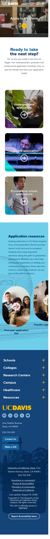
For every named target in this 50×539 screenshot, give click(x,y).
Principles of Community (23, 486)
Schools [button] (9, 360)
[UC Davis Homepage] (10, 3)
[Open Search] (38, 3)
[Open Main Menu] (31, 3)
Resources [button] (11, 397)
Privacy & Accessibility (23, 483)
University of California (23, 490)
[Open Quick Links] (43, 3)
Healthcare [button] (11, 389)
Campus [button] (9, 382)
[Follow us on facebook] (4, 415)
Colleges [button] (10, 367)
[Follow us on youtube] (28, 415)
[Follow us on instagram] (10, 415)
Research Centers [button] (16, 375)
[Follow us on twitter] (22, 415)
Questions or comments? (23, 480)
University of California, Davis (21, 468)
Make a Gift (10, 446)
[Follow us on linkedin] (16, 415)
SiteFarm (23, 507)
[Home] (16, 407)
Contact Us (10, 439)
